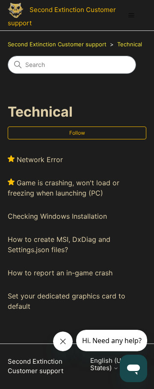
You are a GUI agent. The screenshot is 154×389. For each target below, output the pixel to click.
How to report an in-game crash (60, 272)
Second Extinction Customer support (57, 44)
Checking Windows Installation (57, 216)
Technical (129, 44)
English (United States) (113, 364)
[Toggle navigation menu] (131, 15)
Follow (77, 133)
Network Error (40, 159)
